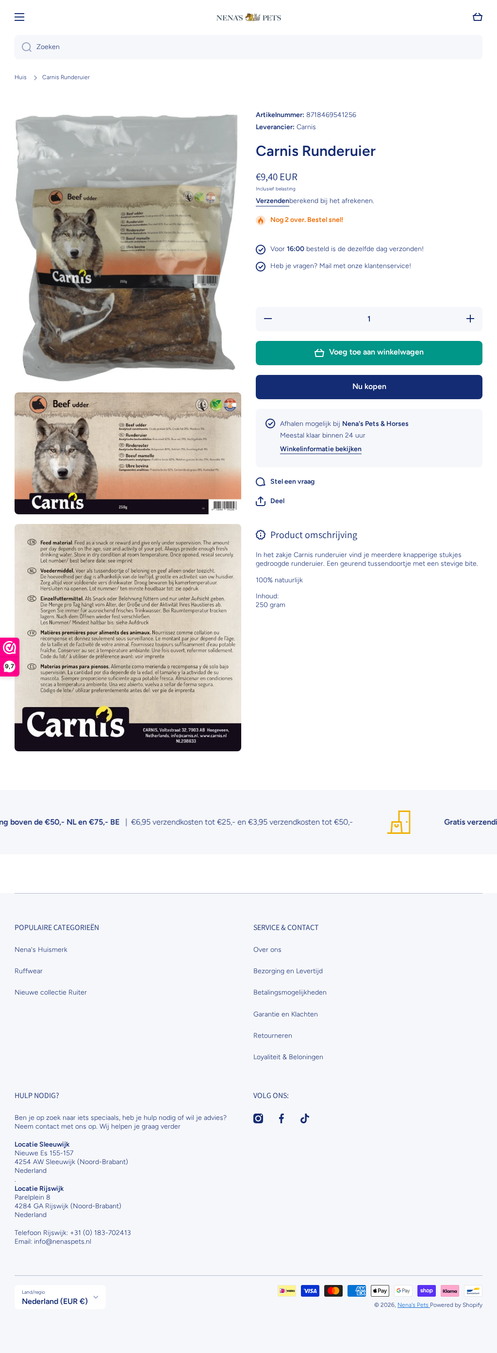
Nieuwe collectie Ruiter (51, 992)
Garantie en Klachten (285, 1014)
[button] (270, 501)
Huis (21, 77)
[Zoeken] (23, 47)
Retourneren (272, 1036)
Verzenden (272, 201)
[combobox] (248, 47)
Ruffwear (29, 971)
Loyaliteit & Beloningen (288, 1057)
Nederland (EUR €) (55, 1301)
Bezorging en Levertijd (288, 971)
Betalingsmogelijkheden (290, 992)
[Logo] (248, 17)
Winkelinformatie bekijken (321, 449)
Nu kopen (369, 386)
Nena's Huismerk (41, 950)
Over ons (267, 950)
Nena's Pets (414, 1305)
